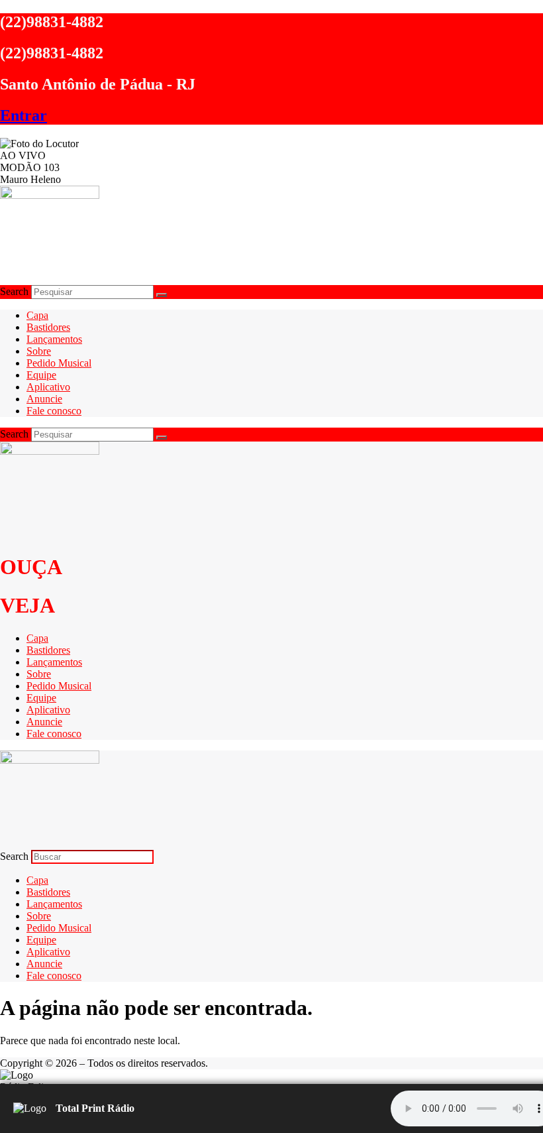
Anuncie (44, 398)
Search (14, 291)
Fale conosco (53, 410)
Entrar (23, 115)
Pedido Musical (58, 363)
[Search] (161, 295)
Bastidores (48, 327)
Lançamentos (54, 339)
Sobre (38, 351)
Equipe (41, 375)
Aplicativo (48, 386)
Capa (37, 315)
